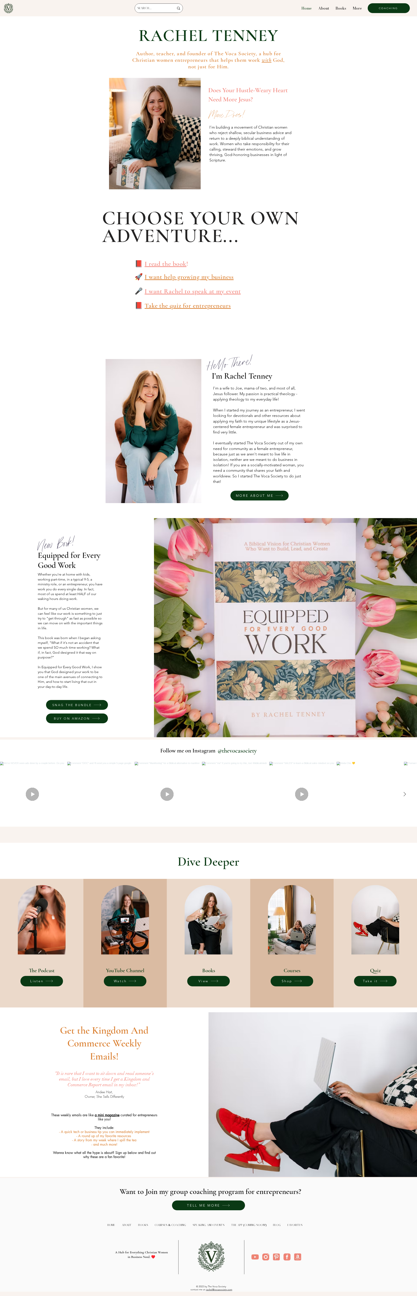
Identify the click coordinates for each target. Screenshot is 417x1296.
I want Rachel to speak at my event (193, 291)
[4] (255, 1257)
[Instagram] (265, 1257)
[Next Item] (404, 794)
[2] (287, 1257)
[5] (276, 1257)
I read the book (166, 264)
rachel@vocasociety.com (219, 1289)
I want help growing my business (189, 277)
